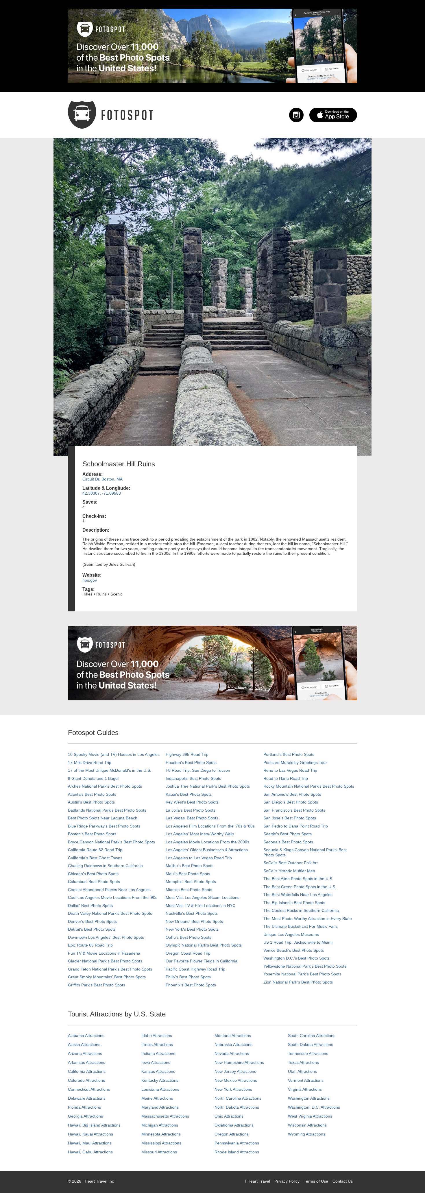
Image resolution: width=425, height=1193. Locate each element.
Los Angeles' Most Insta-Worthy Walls (200, 834)
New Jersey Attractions (235, 1071)
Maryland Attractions (160, 1107)
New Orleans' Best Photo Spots (194, 921)
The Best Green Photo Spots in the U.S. (299, 886)
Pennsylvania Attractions (237, 1143)
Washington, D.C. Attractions (314, 1107)
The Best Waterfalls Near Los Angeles (297, 894)
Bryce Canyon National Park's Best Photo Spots (111, 842)
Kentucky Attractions (159, 1080)
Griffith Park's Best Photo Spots (96, 985)
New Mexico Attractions (236, 1080)
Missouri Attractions (159, 1152)
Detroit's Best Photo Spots (92, 929)
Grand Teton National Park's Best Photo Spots (110, 969)
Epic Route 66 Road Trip (90, 945)
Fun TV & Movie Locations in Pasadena (104, 953)
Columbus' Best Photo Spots (94, 881)
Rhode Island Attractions (237, 1152)
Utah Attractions (302, 1071)
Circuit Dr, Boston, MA (102, 479)
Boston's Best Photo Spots (92, 834)
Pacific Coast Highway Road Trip (195, 969)
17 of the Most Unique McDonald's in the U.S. (109, 770)
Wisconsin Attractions (307, 1125)
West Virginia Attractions (310, 1116)
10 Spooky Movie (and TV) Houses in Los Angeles (114, 754)
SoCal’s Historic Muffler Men (289, 871)
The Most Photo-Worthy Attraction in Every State (307, 918)
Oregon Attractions (232, 1134)
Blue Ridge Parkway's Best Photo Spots (104, 826)
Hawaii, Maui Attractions (90, 1143)
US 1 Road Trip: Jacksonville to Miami (297, 942)
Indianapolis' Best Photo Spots (193, 778)
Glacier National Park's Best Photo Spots (105, 961)
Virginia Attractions (305, 1089)
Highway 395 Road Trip (187, 754)
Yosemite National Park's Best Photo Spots (302, 974)
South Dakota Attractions (310, 1044)
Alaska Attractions (84, 1044)
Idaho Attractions (156, 1035)
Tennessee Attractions (308, 1053)
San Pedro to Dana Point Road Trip (295, 826)
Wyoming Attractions (306, 1134)
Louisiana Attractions (160, 1089)
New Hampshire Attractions (239, 1062)
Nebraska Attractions (233, 1044)
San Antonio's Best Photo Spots (292, 794)
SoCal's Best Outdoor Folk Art (290, 862)
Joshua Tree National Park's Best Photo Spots (208, 786)
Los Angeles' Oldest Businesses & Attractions (207, 849)
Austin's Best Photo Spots (91, 802)
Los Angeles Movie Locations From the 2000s (207, 842)
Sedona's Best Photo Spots (288, 842)
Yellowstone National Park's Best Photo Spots (304, 966)
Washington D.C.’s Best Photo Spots (296, 958)
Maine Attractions (157, 1098)
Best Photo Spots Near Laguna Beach (102, 818)
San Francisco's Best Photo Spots (294, 810)
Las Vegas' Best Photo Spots (192, 818)
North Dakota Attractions (237, 1107)
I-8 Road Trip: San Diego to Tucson (198, 770)
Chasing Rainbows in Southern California (105, 865)
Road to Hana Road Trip (285, 778)
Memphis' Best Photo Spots (191, 881)
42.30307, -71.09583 (101, 493)
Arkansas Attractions (86, 1062)
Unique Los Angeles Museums (291, 934)
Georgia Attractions (85, 1116)
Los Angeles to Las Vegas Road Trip (199, 858)
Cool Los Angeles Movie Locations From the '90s (112, 897)
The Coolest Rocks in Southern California (301, 910)
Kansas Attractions (158, 1071)
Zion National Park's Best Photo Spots (298, 982)
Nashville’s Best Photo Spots (192, 913)
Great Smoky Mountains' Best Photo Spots (107, 977)
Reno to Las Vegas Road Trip (290, 770)
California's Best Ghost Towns (95, 858)
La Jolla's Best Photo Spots (190, 810)
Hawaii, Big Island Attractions (94, 1125)
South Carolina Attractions (311, 1035)
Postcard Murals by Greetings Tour (295, 762)
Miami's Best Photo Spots (189, 889)
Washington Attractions (309, 1098)
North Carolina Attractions (238, 1098)
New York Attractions (233, 1089)
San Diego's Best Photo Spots (290, 802)
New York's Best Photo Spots (192, 929)
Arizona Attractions (85, 1053)
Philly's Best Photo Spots (188, 977)
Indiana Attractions (158, 1053)
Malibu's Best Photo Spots (189, 865)
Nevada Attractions (232, 1053)
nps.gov (89, 580)
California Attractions (87, 1071)
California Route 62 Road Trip (95, 849)
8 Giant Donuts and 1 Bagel (93, 778)
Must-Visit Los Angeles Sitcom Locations (202, 897)
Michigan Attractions (159, 1125)
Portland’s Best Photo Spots (288, 754)
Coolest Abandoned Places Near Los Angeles (109, 889)
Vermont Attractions (306, 1080)
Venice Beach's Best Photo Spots (293, 950)
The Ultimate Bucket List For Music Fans (300, 926)
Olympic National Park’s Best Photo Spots (204, 945)
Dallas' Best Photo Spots (90, 905)
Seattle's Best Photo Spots (287, 834)
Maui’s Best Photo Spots (188, 873)
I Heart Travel (257, 1181)
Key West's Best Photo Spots (192, 802)
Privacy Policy (287, 1181)
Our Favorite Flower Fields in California (201, 961)
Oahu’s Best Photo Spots (188, 937)
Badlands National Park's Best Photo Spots (107, 810)
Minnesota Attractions (161, 1134)
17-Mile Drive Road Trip (89, 762)
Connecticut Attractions (89, 1089)
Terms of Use (316, 1181)
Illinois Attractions (157, 1044)
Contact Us (342, 1181)
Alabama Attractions (86, 1035)
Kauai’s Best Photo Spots (189, 794)
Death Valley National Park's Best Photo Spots (110, 913)
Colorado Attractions (86, 1080)
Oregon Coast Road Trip (188, 953)
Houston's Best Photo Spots (191, 762)
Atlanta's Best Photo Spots (92, 794)
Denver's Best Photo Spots (92, 921)
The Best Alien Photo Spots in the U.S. (298, 878)
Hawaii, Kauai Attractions (90, 1134)
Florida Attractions (84, 1107)
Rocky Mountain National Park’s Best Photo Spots (308, 786)
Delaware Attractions (87, 1098)
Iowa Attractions (155, 1062)
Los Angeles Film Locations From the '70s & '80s (210, 826)
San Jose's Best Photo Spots (289, 818)
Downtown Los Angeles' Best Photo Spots (106, 937)
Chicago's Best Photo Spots (93, 873)
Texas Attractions (303, 1062)
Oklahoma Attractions (234, 1125)
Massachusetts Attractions (165, 1116)
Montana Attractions (233, 1035)
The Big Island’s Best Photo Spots (294, 902)
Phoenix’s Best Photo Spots (191, 985)
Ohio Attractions (229, 1116)
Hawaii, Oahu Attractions (90, 1152)
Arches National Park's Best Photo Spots (105, 786)
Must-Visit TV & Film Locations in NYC (200, 905)
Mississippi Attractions (161, 1143)
